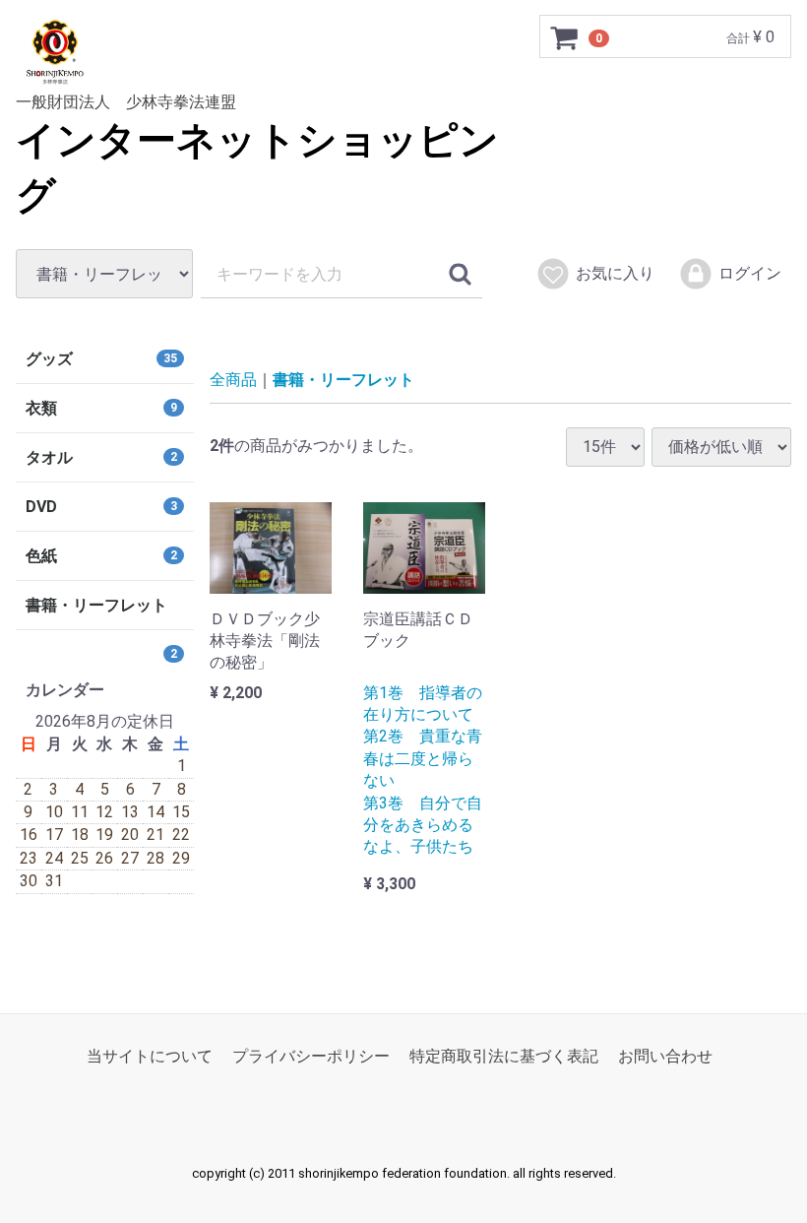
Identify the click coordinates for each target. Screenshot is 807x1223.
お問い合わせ (665, 1056)
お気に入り (615, 273)
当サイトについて (150, 1056)
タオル (101, 457)
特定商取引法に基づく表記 (503, 1056)
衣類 (101, 408)
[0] (565, 37)
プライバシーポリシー (311, 1056)
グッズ (101, 359)
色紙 (101, 556)
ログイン (749, 273)
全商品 (233, 379)
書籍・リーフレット (343, 379)
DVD (101, 506)
